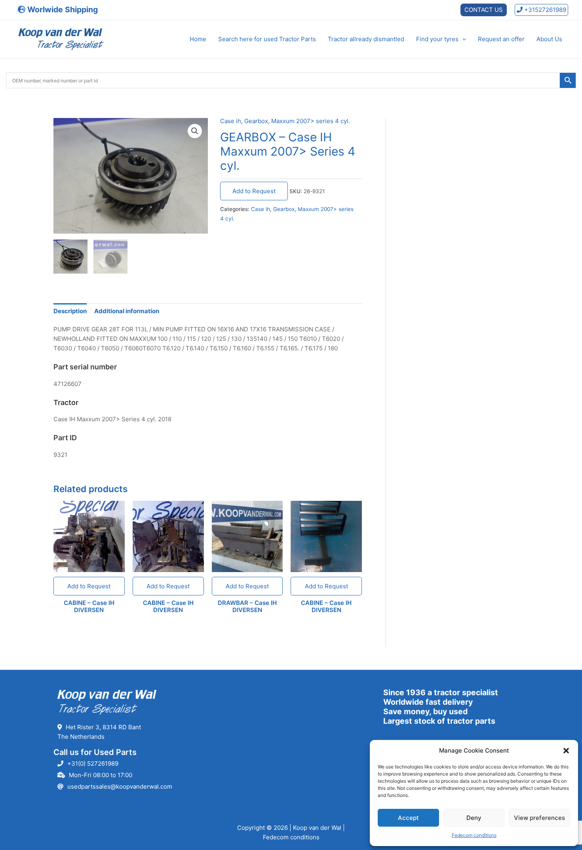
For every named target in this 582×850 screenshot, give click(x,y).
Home (198, 39)
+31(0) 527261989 (92, 763)
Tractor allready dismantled (366, 39)
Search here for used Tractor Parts (267, 39)
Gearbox (256, 121)
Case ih (230, 121)
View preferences (539, 817)
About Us (549, 39)
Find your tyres (437, 39)
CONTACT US (483, 9)
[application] (462, 39)
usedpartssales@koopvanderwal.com (119, 786)
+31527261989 (544, 9)
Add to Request (254, 191)
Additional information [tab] (126, 311)
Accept (408, 817)
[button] (566, 751)
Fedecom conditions (474, 835)
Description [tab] (70, 311)
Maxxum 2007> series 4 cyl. (310, 121)
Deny (473, 817)
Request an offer (501, 39)
